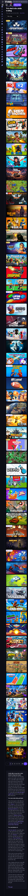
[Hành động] (2, 44)
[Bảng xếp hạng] (2, 24)
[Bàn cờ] (2, 32)
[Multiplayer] (2, 21)
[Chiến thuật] (2, 37)
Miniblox (15, 835)
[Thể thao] (2, 59)
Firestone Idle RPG (13, 823)
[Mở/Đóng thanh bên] (2, 1)
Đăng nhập (17, 5)
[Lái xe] (2, 49)
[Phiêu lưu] (2, 56)
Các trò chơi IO (12, 830)
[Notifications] (10, 4)
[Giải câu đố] (2, 39)
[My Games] (6, 4)
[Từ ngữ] (2, 61)
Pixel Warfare (17, 838)
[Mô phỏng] (2, 52)
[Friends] (2, 4)
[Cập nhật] (2, 16)
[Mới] (2, 11)
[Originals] (2, 19)
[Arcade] (2, 27)
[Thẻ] (2, 65)
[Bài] (2, 30)
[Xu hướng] (2, 14)
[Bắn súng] (2, 35)
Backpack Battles (13, 809)
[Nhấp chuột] (2, 54)
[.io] (2, 47)
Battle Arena (17, 815)
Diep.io (13, 804)
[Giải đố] (2, 42)
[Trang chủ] (2, 6)
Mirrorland (20, 821)
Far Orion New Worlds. (15, 823)
